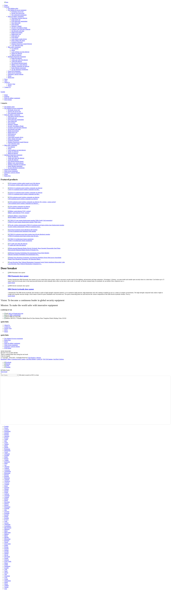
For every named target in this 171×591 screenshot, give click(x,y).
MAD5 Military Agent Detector (17, 217)
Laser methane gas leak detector (20, 52)
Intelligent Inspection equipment (17, 56)
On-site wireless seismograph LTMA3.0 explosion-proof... (24, 226)
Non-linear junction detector (19, 18)
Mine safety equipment (14, 47)
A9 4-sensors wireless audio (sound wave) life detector (23, 185)
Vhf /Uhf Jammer (48, 359)
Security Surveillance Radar (19, 27)
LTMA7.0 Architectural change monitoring (20, 240)
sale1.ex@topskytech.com (15, 313)
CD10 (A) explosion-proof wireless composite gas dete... (24, 189)
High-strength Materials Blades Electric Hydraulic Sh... (23, 250)
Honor (9, 85)
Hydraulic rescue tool (17, 11)
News (6, 79)
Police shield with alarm (18, 40)
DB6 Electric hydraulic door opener (21, 289)
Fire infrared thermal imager (19, 63)
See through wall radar (17, 31)
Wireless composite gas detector (20, 66)
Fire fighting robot (13, 8)
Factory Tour (11, 84)
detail (13, 282)
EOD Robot (14, 37)
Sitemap (38, 357)
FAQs (6, 330)
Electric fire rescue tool (17, 13)
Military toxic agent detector (19, 64)
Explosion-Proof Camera (18, 359)
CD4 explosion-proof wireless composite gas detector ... (23, 203)
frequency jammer (16, 26)
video (5, 80)
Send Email (4, 371)
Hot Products (32, 357)
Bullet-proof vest (16, 34)
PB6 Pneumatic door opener (18, 276)
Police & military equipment (16, 16)
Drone (9, 76)
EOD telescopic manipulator (19, 21)
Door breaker (15, 24)
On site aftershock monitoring (19, 69)
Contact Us (7, 87)
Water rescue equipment (14, 72)
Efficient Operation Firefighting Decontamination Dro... (23, 254)
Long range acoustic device (19, 39)
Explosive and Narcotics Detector (20, 29)
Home (6, 5)
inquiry (10, 282)
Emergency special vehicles (15, 74)
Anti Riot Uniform (58, 359)
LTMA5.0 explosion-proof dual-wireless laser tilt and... (23, 236)
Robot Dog (11, 77)
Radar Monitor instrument (18, 68)
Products (6, 7)
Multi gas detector (16, 55)
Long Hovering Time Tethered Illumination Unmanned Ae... (25, 264)
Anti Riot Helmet (31, 359)
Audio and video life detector (19, 60)
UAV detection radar (17, 45)
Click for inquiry (5, 356)
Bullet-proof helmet (16, 32)
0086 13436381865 (15, 315)
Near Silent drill (15, 23)
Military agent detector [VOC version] (18, 213)
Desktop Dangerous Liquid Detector (21, 44)
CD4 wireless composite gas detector (18, 208)
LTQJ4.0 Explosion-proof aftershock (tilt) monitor (22, 231)
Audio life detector (16, 61)
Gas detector (14, 48)
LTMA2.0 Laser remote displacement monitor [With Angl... (24, 222)
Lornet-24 (39, 359)
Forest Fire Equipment (14, 71)
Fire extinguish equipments (19, 15)
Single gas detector (16, 53)
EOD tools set (15, 36)
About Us (7, 82)
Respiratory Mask (6, 359)
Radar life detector (16, 58)
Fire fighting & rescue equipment (17, 10)
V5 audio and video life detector (17, 245)
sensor (13, 50)
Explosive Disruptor (17, 42)
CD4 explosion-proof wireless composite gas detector (23, 199)
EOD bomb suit (15, 19)
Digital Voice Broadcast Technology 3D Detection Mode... (24, 259)
